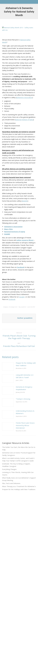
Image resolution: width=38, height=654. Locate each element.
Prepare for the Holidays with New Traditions (26, 364)
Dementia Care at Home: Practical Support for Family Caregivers (18, 454)
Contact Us (6, 585)
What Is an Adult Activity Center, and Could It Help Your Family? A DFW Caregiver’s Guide (18, 459)
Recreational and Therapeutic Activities (15, 550)
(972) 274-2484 (7, 618)
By (22, 307)
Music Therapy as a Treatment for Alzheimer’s (19, 486)
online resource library (25, 240)
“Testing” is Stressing (23, 399)
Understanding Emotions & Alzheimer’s (25, 412)
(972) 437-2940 (7, 608)
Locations (5, 589)
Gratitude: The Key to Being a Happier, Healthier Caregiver (16, 465)
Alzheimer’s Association (24, 98)
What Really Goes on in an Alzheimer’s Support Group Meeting (19, 479)
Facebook (20, 267)
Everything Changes (9, 469)
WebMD (25, 201)
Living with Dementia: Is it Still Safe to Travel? (24, 376)
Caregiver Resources (9, 577)
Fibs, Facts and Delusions (11, 483)
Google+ (22, 297)
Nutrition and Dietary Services (12, 543)
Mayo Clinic (8, 229)
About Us (5, 566)
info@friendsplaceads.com (11, 639)
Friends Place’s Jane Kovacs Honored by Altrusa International (25, 425)
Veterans (5, 574)
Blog (3, 581)
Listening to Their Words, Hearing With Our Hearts (18, 473)
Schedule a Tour (7, 592)
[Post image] (8, 366)
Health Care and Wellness (11, 546)
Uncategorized (13, 307)
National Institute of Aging (24, 120)
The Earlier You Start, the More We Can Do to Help (18, 448)
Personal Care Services (10, 554)
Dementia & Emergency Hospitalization (24, 388)
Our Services (6, 570)
